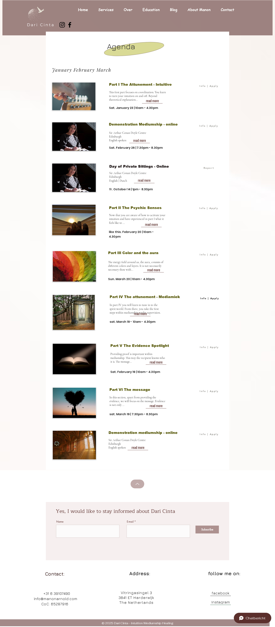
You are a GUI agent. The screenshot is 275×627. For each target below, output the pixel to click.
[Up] (137, 484)
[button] (108, 10)
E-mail (130, 521)
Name (59, 521)
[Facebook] (69, 24)
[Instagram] (62, 24)
